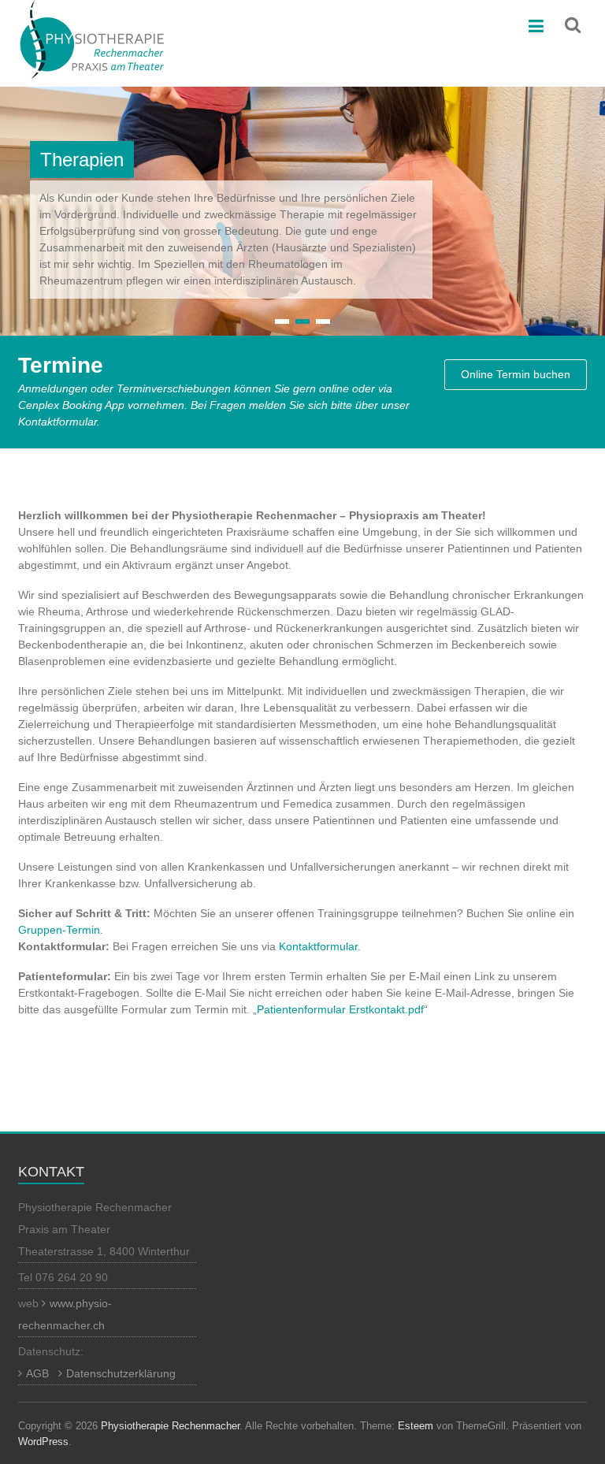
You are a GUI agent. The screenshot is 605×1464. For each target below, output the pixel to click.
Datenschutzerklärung (121, 1373)
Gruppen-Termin (59, 929)
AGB (37, 1373)
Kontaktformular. (320, 946)
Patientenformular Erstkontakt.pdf (340, 1009)
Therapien (82, 159)
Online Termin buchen (515, 374)
